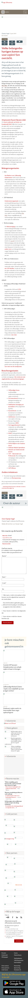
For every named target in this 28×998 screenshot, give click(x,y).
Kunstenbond (12, 411)
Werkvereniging (10, 226)
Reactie (4, 556)
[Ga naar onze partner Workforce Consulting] (18, 865)
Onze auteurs (5, 966)
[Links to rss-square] (21, 918)
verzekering (4, 488)
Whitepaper (4, 957)
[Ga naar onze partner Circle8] (9, 826)
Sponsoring (17, 968)
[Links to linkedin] (17, 918)
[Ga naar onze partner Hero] (18, 846)
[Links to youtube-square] (7, 918)
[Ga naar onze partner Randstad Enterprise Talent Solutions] (9, 859)
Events (16, 953)
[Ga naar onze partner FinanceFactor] (18, 820)
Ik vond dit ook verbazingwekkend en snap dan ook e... (14, 807)
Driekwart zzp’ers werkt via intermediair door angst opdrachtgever (12, 710)
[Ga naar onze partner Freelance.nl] (18, 885)
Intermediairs (17, 962)
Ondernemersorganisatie (11, 201)
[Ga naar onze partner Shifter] (9, 872)
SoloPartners (11, 417)
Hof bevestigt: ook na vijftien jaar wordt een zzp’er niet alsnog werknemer (16, 734)
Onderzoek (4, 955)
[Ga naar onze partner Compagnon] (9, 839)
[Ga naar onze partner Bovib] (18, 833)
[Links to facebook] (12, 918)
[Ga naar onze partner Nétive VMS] (9, 885)
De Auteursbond (13, 398)
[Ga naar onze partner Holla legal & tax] (18, 878)
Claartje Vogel (5, 33)
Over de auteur (11, 503)
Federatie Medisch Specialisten (16, 447)
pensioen (14, 486)
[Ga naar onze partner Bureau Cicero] (9, 898)
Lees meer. (14, 335)
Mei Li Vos (4, 535)
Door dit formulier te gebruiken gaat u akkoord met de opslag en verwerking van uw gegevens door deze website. (14, 605)
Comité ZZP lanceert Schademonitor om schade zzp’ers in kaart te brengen (12, 667)
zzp (13, 488)
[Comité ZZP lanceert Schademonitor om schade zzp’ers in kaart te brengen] (14, 655)
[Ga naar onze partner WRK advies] (18, 904)
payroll (12, 241)
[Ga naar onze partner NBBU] (9, 891)
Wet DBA (4, 86)
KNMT (10, 433)
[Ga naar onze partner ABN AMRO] (18, 872)
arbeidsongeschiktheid (7, 486)
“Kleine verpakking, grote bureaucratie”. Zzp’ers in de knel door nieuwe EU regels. (16, 749)
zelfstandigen (9, 488)
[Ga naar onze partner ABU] (18, 891)
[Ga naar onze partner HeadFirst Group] (18, 839)
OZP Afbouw (12, 468)
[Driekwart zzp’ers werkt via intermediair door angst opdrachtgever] (14, 699)
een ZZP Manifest (9, 268)
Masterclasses (18, 955)
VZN (19, 289)
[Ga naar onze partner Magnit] (9, 833)
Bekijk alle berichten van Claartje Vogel (12, 524)
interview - (6, 684)
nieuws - (5, 663)
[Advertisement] (14, 766)
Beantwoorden (6, 544)
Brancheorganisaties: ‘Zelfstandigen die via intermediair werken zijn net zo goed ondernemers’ (13, 741)
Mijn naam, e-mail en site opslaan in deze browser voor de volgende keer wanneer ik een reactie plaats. (14, 597)
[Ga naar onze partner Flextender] (18, 826)
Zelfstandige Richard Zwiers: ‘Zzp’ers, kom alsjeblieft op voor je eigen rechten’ (13, 689)
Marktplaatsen (18, 958)
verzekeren (23, 486)
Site (3, 589)
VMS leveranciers (18, 960)
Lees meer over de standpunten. (13, 366)
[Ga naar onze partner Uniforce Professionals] (18, 898)
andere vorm (8, 249)
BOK (17, 423)
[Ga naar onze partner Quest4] (9, 865)
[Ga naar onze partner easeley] (18, 859)
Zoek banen (4, 970)
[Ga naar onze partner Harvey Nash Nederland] (9, 846)
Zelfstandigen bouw (13, 390)
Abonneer (18, 941)
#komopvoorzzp (16, 478)
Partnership (17, 966)
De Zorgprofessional (14, 425)
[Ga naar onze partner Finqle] (9, 820)
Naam (4, 577)
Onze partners (5, 968)
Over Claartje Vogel (8, 519)
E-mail (4, 583)
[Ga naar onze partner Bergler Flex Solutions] (9, 904)
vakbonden (18, 486)
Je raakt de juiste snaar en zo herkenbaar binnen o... (13, 797)
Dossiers (3, 953)
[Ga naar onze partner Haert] (9, 878)
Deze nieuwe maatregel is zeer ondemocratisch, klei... (13, 788)
